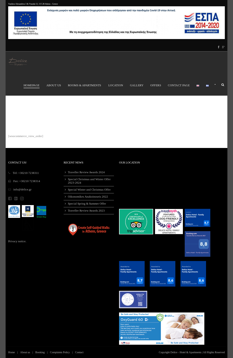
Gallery (137, 85)
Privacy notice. (17, 241)
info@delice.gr (22, 189)
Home (11, 352)
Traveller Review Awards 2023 (86, 210)
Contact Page (179, 85)
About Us (53, 85)
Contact (79, 352)
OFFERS (155, 85)
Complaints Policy (60, 352)
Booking (40, 352)
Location (115, 85)
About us (25, 352)
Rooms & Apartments (84, 85)
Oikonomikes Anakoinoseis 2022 (88, 196)
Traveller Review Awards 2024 (86, 172)
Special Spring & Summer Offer (87, 203)
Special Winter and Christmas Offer (89, 189)
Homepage (32, 85)
